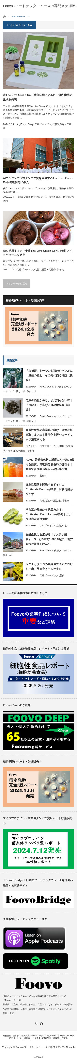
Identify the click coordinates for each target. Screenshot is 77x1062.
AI (18, 124)
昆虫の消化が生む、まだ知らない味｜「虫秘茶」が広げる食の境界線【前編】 (49, 405)
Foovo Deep (27, 124)
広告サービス (15, 1038)
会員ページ (52, 1035)
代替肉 (60, 269)
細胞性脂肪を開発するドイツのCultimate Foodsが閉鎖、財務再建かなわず (49, 489)
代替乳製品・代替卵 (59, 197)
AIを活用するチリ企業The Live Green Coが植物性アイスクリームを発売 (37, 252)
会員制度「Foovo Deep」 (33, 1035)
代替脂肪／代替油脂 (50, 500)
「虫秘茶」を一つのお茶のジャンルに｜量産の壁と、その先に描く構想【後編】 (49, 375)
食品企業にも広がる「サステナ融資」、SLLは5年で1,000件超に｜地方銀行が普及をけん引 (49, 539)
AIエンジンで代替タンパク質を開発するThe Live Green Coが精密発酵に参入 (38, 180)
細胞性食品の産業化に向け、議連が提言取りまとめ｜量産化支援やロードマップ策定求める (49, 434)
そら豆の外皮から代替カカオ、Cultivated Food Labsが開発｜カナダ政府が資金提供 (48, 514)
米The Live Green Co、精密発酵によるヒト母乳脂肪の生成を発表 (37, 97)
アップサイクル (48, 525)
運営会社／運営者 (11, 1035)
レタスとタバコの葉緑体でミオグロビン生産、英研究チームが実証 (49, 566)
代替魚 (21, 450)
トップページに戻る (16, 283)
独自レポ (31, 391)
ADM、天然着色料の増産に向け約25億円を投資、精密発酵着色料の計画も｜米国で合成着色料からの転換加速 (50, 464)
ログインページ (67, 1035)
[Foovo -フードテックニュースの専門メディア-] (40, 6)
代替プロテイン (43, 124)
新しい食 (20, 391)
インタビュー (61, 386)
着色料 (43, 475)
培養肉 (30, 450)
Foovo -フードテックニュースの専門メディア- (40, 1047)
